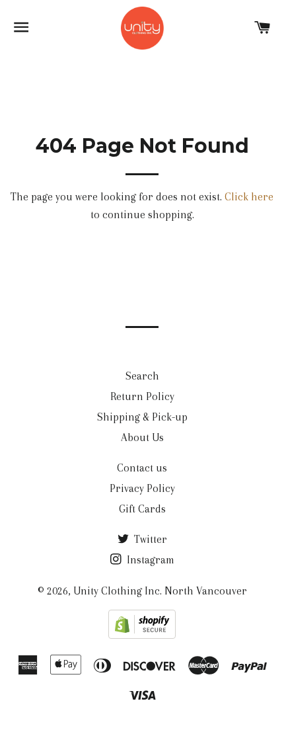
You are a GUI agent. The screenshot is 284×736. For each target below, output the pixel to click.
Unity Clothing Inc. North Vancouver (160, 591)
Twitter (149, 539)
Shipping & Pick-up (142, 417)
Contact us (142, 468)
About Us (142, 437)
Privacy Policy (142, 488)
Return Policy (142, 396)
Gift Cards (142, 509)
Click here (249, 196)
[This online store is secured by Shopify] (142, 635)
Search (142, 376)
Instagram (149, 559)
